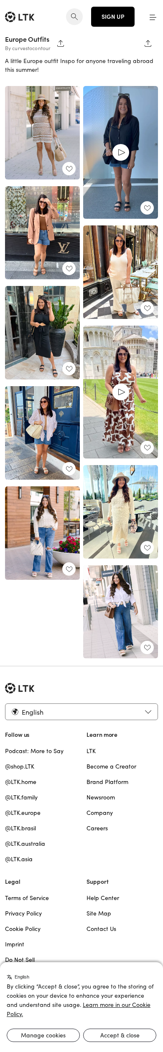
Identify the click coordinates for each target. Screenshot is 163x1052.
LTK (91, 751)
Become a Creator (111, 766)
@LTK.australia (25, 843)
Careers (97, 828)
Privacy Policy (23, 913)
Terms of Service (27, 898)
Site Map (99, 913)
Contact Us (101, 929)
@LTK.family (21, 797)
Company (100, 813)
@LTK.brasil (20, 828)
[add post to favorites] (69, 168)
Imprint (14, 944)
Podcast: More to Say (34, 751)
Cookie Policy (23, 929)
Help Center (103, 898)
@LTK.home (20, 782)
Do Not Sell (20, 959)
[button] (153, 16)
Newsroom (101, 797)
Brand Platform (107, 782)
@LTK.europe (23, 813)
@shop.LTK (19, 766)
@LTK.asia (19, 859)
